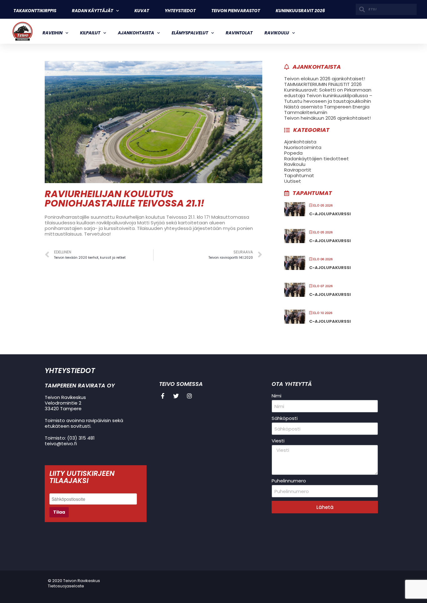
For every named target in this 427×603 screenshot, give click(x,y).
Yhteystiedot (180, 11)
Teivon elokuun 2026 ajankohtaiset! (324, 78)
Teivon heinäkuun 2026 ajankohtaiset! (327, 118)
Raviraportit (297, 170)
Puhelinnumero (289, 481)
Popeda (293, 153)
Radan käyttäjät (92, 11)
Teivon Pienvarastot (235, 11)
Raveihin (53, 33)
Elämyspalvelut (190, 33)
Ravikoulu (276, 33)
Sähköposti (285, 418)
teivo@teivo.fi (61, 443)
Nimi (276, 396)
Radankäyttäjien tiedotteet (316, 158)
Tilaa (59, 512)
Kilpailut (90, 33)
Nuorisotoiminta (302, 147)
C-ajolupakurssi (330, 214)
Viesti (278, 441)
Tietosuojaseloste (66, 586)
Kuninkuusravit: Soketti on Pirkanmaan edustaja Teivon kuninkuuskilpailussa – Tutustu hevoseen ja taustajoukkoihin (328, 95)
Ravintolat (239, 33)
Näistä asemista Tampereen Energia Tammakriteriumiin (326, 109)
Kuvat (141, 11)
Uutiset (292, 181)
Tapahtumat (299, 175)
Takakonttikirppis (34, 11)
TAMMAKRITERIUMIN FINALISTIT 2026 (323, 84)
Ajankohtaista (136, 33)
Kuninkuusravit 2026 (300, 11)
